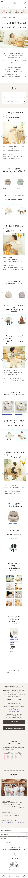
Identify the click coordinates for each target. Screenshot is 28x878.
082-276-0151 (16, 711)
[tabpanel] (14, 133)
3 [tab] (14, 142)
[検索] (25, 7)
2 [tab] (13, 142)
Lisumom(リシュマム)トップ (6, 17)
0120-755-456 (15, 700)
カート (25, 3)
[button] (8, 642)
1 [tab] (14, 479)
